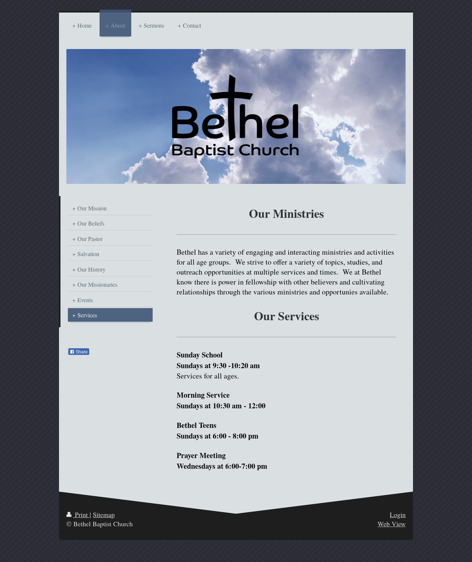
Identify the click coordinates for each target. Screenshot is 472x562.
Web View (392, 523)
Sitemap (104, 514)
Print (81, 514)
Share (81, 352)
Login (398, 514)
